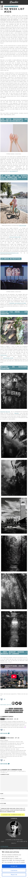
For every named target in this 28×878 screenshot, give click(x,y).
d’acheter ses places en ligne (17, 303)
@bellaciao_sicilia (8, 357)
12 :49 (16, 719)
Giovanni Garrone (5, 411)
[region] (14, 863)
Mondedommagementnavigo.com (9, 252)
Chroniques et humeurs (11, 6)
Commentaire (5, 774)
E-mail (2, 798)
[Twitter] (16, 703)
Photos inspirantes (15, 712)
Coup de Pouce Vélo (15, 236)
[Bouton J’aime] (1, 699)
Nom (2, 793)
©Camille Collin (10, 841)
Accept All (14, 866)
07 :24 (17, 738)
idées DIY (16, 710)
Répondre (4, 733)
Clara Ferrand (22, 225)
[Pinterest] (20, 703)
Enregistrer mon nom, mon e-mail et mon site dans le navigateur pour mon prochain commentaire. (12, 810)
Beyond (17, 413)
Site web (3, 803)
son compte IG (14, 171)
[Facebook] (13, 703)
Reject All (14, 874)
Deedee (14, 2)
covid (11, 708)
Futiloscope (3, 355)
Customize (14, 870)
